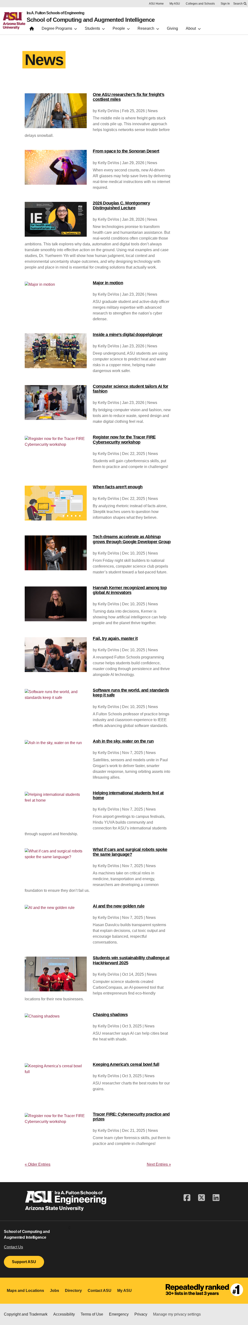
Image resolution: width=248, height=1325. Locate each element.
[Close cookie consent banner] (238, 1298)
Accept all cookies (72, 1314)
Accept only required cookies (128, 1314)
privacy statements (100, 1304)
